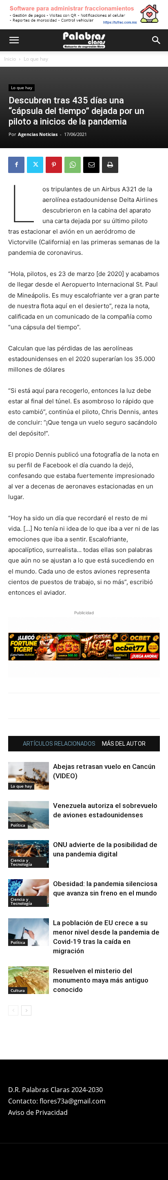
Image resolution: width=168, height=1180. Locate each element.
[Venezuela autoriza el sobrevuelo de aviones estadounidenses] (28, 815)
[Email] (91, 165)
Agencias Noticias (37, 134)
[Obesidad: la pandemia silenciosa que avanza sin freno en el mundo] (28, 893)
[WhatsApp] (72, 165)
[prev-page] (13, 1010)
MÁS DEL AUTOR (124, 744)
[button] (14, 40)
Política (18, 825)
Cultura (18, 990)
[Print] (110, 165)
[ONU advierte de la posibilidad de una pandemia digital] (28, 854)
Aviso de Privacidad (38, 1112)
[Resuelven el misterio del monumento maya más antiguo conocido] (28, 980)
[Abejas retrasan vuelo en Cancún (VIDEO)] (28, 776)
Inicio (10, 58)
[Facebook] (16, 165)
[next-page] (26, 1010)
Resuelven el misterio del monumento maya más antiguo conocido (100, 980)
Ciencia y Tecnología (21, 862)
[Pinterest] (54, 165)
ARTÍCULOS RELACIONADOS (59, 744)
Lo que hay (36, 58)
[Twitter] (35, 165)
